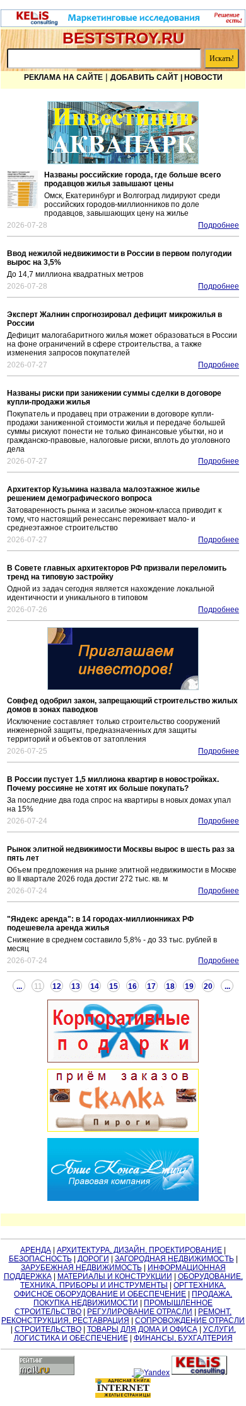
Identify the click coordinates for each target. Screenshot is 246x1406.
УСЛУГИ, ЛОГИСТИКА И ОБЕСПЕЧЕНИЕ (125, 1333)
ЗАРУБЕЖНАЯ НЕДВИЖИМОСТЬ (81, 1267)
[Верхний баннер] (123, 24)
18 (170, 986)
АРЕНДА (35, 1250)
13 (75, 986)
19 (189, 986)
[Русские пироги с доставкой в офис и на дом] (123, 1100)
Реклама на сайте (63, 77)
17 (151, 986)
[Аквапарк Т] (123, 132)
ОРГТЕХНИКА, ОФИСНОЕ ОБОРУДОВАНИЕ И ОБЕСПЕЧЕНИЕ (120, 1289)
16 (132, 986)
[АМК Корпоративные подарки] (123, 1031)
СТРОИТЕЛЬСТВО (48, 1329)
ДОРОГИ (93, 1258)
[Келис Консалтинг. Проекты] (123, 658)
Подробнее (218, 225)
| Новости (201, 77)
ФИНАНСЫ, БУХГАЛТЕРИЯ (183, 1338)
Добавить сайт (144, 77)
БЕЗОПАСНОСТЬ (40, 1258)
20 (208, 986)
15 (113, 986)
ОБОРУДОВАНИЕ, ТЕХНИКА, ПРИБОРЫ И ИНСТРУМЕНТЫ (131, 1281)
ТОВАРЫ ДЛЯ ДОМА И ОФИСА (142, 1329)
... (19, 986)
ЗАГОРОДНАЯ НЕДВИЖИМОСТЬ (174, 1258)
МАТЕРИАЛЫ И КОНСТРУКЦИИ (114, 1276)
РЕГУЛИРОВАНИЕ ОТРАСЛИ (139, 1311)
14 (94, 986)
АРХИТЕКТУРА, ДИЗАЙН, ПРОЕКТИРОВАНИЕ (139, 1250)
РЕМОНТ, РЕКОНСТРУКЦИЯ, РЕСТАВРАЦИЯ (116, 1316)
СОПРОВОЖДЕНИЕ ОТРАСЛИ (190, 1320)
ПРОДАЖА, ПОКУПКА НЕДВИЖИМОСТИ (132, 1298)
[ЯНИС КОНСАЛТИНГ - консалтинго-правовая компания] (123, 1169)
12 (56, 986)
